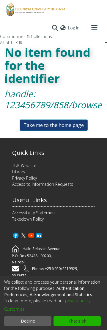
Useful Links (29, 200)
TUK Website (24, 165)
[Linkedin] (39, 234)
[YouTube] (31, 234)
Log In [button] (74, 28)
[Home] (35, 9)
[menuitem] (63, 28)
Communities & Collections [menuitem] (26, 36)
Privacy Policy (24, 178)
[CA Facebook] (16, 234)
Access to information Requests (42, 184)
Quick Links (28, 153)
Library (18, 172)
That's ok (77, 321)
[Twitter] (23, 234)
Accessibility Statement (34, 213)
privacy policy (77, 301)
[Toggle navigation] (94, 27)
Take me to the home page (53, 125)
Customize (14, 309)
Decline (28, 321)
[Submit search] (55, 27)
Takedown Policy (28, 219)
